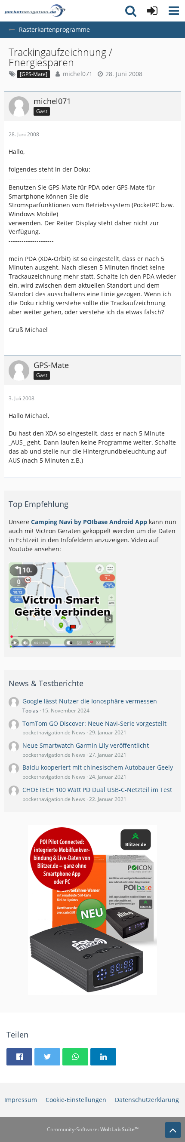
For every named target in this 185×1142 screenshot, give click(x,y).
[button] (173, 10)
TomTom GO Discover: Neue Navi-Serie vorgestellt (94, 723)
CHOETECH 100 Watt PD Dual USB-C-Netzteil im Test (97, 790)
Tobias (30, 710)
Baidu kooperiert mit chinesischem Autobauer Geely (97, 767)
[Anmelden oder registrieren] (152, 10)
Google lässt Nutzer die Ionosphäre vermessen (89, 701)
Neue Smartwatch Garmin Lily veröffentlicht (85, 745)
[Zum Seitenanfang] (173, 1130)
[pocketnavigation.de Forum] (35, 10)
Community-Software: (93, 1129)
